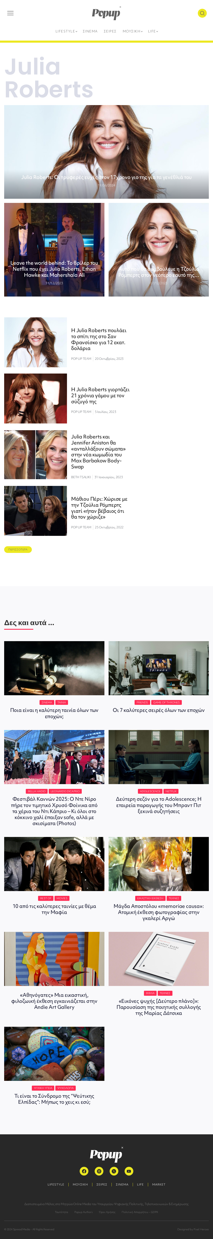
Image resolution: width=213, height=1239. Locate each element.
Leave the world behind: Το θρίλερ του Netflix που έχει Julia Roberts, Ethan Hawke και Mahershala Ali (54, 268)
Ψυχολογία (65, 1088)
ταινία (61, 702)
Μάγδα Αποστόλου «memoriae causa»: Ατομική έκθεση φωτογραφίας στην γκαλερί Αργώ (159, 912)
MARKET (159, 1184)
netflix (171, 791)
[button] (18, 549)
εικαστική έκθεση (150, 898)
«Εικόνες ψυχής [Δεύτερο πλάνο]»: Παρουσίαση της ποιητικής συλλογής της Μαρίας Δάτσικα (158, 1007)
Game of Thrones (166, 702)
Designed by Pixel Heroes (193, 1229)
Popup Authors (83, 1212)
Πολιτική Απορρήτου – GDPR (140, 1212)
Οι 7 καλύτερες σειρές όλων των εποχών (159, 710)
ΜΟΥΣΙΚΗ (80, 1184)
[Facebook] (84, 1171)
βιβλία (150, 993)
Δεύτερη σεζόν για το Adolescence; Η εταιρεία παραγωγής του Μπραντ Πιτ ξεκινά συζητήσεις (158, 805)
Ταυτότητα (61, 1212)
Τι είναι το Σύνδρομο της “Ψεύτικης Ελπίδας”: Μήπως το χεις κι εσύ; (54, 1099)
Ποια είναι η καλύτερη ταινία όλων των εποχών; (54, 713)
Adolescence (150, 791)
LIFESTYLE (56, 1184)
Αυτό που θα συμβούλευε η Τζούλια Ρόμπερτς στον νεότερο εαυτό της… (158, 272)
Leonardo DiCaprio (65, 791)
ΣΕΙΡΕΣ (102, 1184)
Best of (45, 898)
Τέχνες (174, 898)
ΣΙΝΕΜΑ (122, 1184)
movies (62, 898)
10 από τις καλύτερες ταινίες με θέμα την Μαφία (54, 909)
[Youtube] (129, 1171)
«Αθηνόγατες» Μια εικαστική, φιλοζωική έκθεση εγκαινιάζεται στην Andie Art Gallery (54, 1001)
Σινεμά (47, 702)
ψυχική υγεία (43, 1088)
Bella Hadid (37, 791)
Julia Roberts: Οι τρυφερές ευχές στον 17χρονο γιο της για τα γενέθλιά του (106, 177)
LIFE (140, 1184)
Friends (142, 702)
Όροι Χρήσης (107, 1212)
